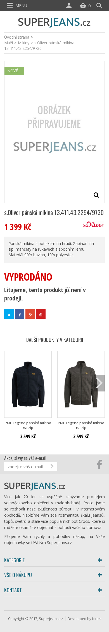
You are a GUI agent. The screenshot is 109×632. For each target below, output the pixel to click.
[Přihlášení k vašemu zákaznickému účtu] (70, 5)
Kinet (96, 618)
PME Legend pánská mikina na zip (28, 425)
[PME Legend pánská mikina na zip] (28, 384)
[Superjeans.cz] (54, 22)
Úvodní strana (16, 37)
